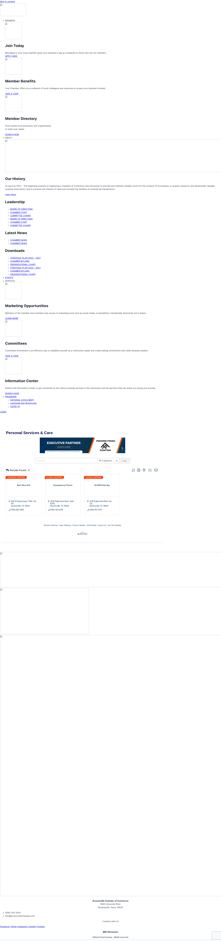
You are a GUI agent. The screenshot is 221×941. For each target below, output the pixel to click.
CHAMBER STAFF (18, 212)
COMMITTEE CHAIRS (20, 215)
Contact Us (102, 525)
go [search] (125, 461)
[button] (7, 470)
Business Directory (51, 525)
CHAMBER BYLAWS (19, 261)
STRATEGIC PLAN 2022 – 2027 (25, 258)
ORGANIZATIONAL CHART (23, 264)
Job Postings (91, 525)
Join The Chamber (114, 525)
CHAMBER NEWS (18, 240)
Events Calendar (79, 525)
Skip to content (7, 1)
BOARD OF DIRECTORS (21, 209)
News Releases (65, 525)
